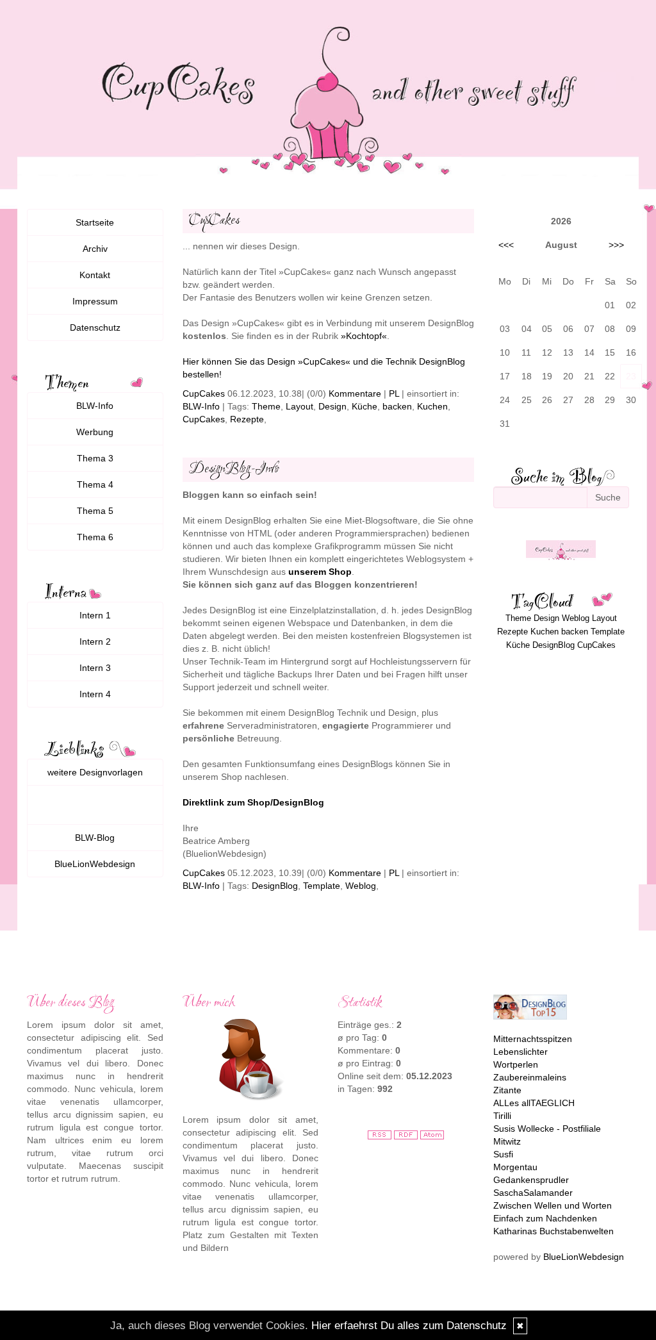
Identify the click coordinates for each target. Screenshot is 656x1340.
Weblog (360, 886)
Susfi (503, 1154)
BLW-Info (201, 406)
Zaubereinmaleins (529, 1077)
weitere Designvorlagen (95, 772)
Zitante (507, 1090)
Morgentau (515, 1167)
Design (332, 406)
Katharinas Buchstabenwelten (553, 1231)
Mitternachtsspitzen (532, 1039)
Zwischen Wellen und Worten (552, 1205)
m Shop (335, 572)
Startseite (95, 222)
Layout (299, 406)
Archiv (95, 249)
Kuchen (432, 406)
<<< (506, 245)
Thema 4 (95, 484)
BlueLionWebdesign (94, 864)
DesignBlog (275, 886)
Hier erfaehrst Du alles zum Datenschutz (409, 1325)
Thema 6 (95, 537)
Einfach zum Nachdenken (545, 1218)
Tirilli (502, 1116)
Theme (266, 406)
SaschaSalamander (533, 1192)
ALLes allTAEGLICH (534, 1103)
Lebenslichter (520, 1051)
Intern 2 (95, 641)
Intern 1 (95, 615)
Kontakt (94, 275)
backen (397, 406)
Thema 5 (95, 511)
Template (321, 886)
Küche (364, 406)
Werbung (94, 432)
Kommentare (355, 393)
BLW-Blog (95, 837)
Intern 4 (95, 694)
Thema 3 (95, 458)
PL (394, 393)
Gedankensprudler (531, 1180)
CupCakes (204, 393)
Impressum (95, 301)
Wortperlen (515, 1064)
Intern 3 (95, 668)
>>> (616, 245)
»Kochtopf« (364, 336)
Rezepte (247, 419)
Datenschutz (95, 327)
